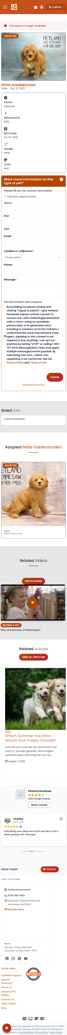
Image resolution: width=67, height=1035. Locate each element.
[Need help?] (6, 1028)
